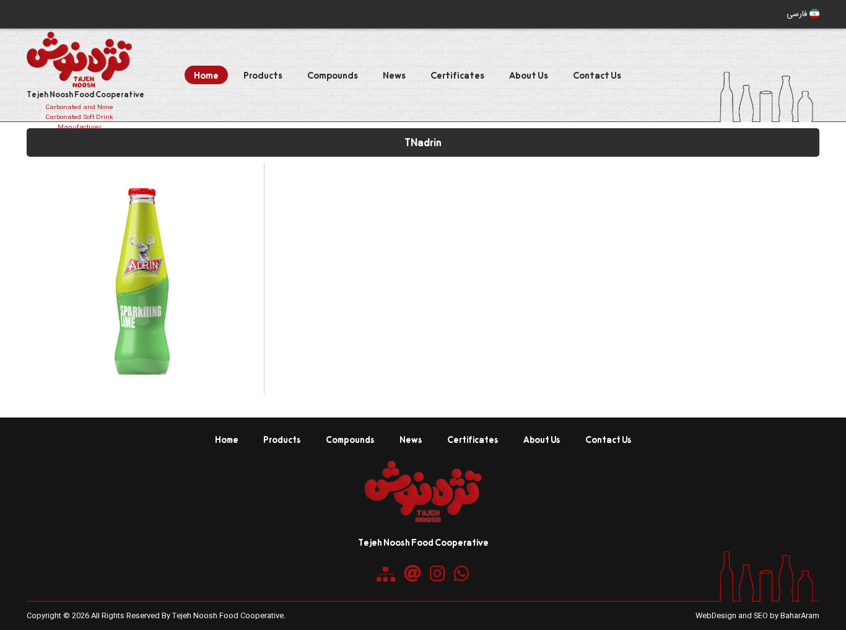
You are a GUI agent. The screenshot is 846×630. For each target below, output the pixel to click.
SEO (761, 616)
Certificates (457, 75)
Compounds (332, 75)
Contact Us (597, 75)
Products (262, 75)
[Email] (412, 573)
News (394, 75)
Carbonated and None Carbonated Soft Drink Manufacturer (79, 118)
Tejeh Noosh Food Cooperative (85, 93)
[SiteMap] (386, 574)
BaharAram (799, 616)
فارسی (798, 14)
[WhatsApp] (461, 573)
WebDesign (716, 616)
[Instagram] (437, 573)
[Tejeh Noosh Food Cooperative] (423, 519)
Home (206, 75)
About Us (528, 75)
